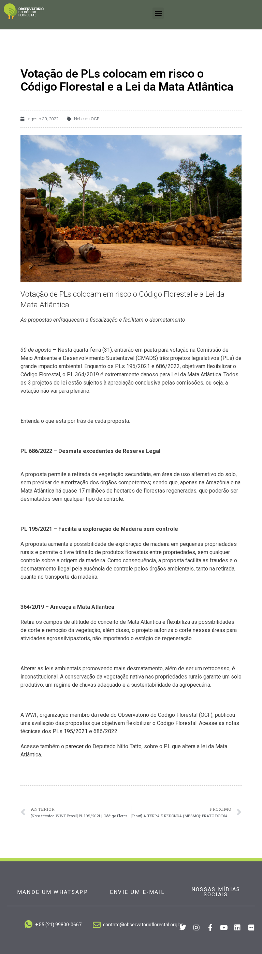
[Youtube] (223, 927)
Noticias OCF (86, 118)
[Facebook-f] (210, 927)
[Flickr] (251, 927)
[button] (158, 13)
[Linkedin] (237, 927)
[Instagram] (196, 927)
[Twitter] (182, 927)
